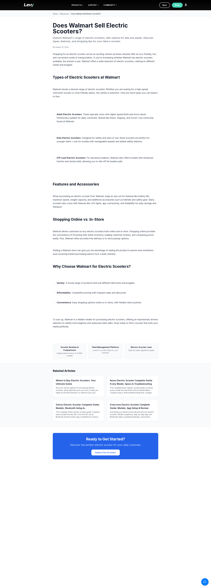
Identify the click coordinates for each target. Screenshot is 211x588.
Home (55, 14)
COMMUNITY (109, 5)
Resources (64, 14)
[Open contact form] (205, 582)
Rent (164, 5)
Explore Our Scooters (105, 452)
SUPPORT (92, 5)
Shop (177, 5)
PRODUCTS (77, 5)
